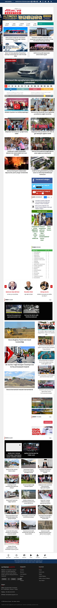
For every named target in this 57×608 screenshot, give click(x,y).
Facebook (4, 579)
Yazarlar (38, 557)
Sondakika (16, 557)
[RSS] (51, 1)
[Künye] (48, 1)
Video (31, 557)
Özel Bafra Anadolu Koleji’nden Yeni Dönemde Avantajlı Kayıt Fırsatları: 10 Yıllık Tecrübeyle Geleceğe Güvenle (41, 202)
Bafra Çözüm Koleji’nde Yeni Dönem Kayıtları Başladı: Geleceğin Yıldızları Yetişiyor (42, 207)
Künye (40, 569)
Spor (21, 578)
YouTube (19, 579)
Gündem (22, 569)
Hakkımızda (41, 572)
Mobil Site (8, 557)
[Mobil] (32, 1)
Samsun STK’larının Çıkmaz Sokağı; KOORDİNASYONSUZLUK (44, 294)
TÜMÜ (50, 299)
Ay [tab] (51, 197)
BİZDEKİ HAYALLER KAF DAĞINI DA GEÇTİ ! (28, 294)
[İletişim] (37, 1)
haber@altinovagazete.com (12, 594)
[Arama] (34, 1)
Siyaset (21, 576)
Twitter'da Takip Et (42, 185)
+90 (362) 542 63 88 (10, 591)
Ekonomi (22, 572)
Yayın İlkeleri (41, 580)
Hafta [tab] (48, 197)
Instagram (13, 579)
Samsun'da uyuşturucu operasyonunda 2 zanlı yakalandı (30, 81)
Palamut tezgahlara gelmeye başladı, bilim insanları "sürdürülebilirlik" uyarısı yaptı (35, 233)
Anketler (45, 557)
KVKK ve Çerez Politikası (44, 578)
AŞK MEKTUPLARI (12, 293)
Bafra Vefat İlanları (42, 228)
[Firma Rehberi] (40, 1)
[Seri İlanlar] (43, 1)
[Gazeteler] (45, 1)
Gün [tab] (45, 197)
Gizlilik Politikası (42, 576)
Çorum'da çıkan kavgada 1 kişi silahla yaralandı (49, 231)
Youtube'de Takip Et (43, 191)
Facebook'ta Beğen (43, 179)
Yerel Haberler (23, 574)
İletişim (40, 574)
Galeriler (24, 557)
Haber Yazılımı (39, 562)
